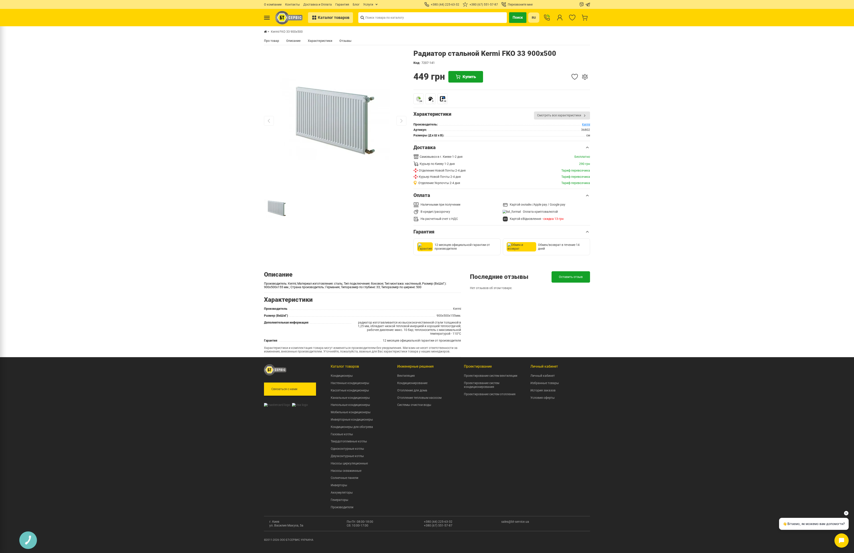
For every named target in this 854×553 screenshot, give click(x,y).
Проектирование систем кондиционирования (481, 385)
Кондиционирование (412, 383)
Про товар (271, 41)
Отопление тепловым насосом (419, 397)
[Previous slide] (269, 121)
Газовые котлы (342, 434)
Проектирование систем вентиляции (490, 375)
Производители (342, 507)
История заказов (543, 390)
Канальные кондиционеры (350, 397)
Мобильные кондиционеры (351, 412)
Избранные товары (544, 383)
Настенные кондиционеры (350, 383)
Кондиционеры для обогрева (352, 427)
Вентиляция (406, 375)
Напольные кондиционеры (350, 405)
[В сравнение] (585, 77)
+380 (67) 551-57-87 (438, 525)
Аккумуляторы (342, 492)
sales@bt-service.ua (515, 521)
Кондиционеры (342, 375)
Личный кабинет (542, 375)
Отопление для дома (412, 390)
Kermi (586, 124)
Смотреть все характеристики (559, 115)
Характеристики (320, 41)
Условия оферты (542, 397)
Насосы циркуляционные (349, 463)
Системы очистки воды (414, 405)
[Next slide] (401, 121)
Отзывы (345, 41)
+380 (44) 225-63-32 (438, 521)
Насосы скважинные (346, 470)
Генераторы (339, 500)
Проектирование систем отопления (490, 394)
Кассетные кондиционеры (350, 390)
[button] (501, 147)
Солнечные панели (344, 478)
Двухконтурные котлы (347, 456)
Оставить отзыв (571, 277)
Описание (293, 41)
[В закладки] (575, 77)
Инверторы (339, 485)
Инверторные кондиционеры (352, 419)
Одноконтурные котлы (347, 448)
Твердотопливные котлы (349, 441)
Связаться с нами (284, 389)
